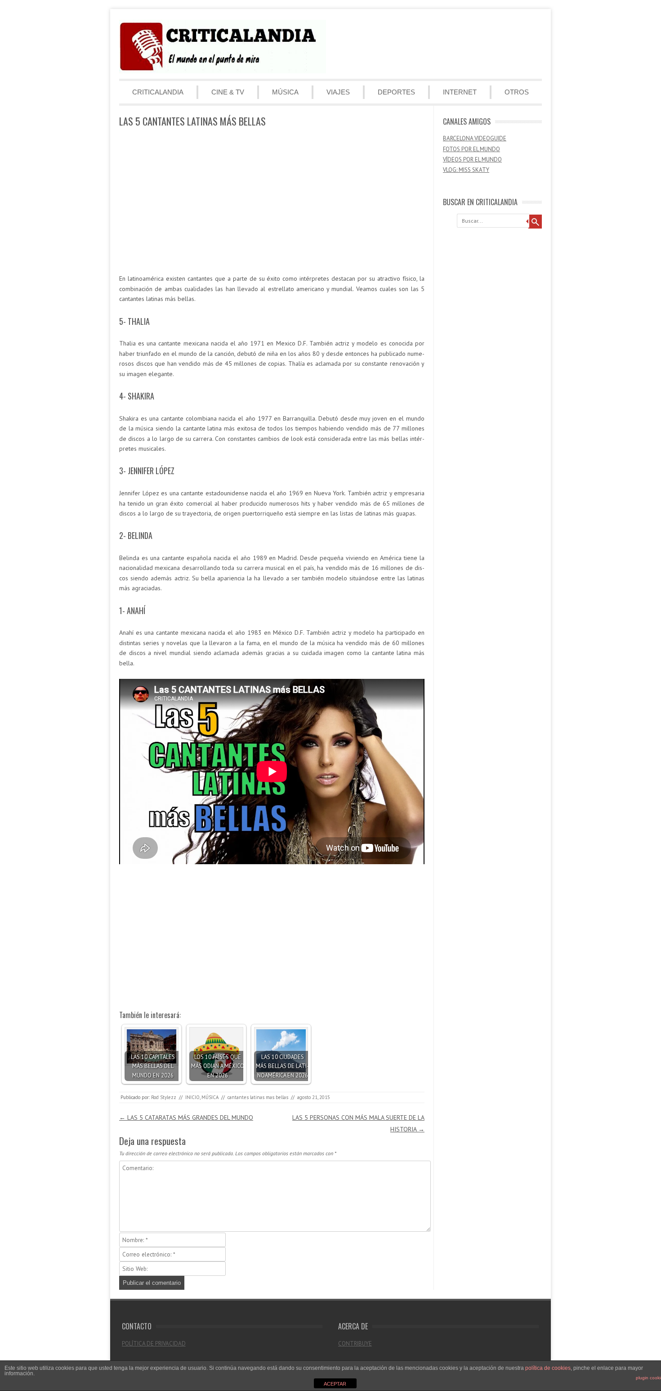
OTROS (517, 92)
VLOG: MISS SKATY (466, 170)
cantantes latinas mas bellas (258, 1097)
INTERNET (460, 92)
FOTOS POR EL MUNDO (471, 149)
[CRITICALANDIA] (222, 71)
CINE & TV (227, 92)
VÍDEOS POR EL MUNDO (472, 159)
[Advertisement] (271, 201)
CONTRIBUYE (355, 1343)
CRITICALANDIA (157, 92)
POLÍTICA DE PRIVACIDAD (154, 1343)
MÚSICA (285, 92)
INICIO (192, 1097)
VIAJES (338, 92)
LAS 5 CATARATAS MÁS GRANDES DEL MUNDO (186, 1117)
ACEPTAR (335, 1384)
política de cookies (548, 1368)
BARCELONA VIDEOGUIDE (474, 138)
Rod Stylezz (163, 1097)
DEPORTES (396, 92)
